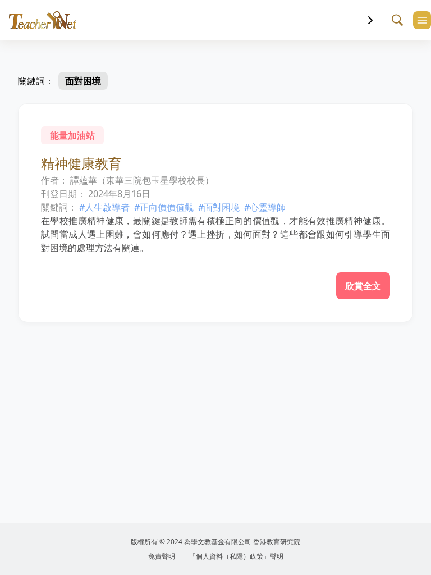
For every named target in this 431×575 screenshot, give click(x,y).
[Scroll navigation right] (370, 20)
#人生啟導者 (104, 207)
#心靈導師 (265, 207)
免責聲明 (161, 556)
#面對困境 (219, 207)
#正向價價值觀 (164, 207)
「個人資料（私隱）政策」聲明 (236, 556)
